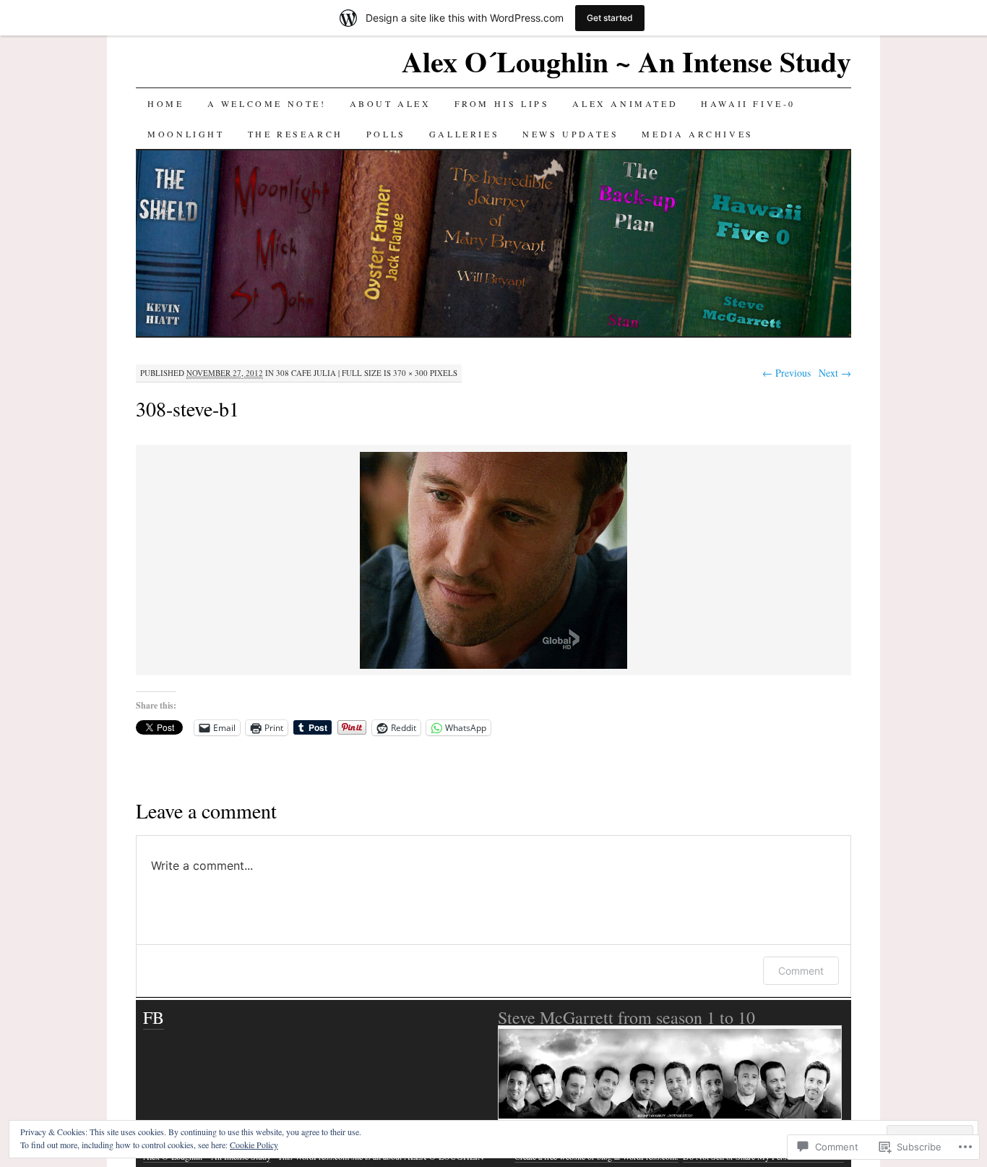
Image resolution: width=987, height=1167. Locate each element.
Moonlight (185, 134)
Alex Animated (625, 103)
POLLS (386, 134)
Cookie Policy (254, 1144)
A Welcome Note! (267, 103)
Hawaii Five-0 (748, 103)
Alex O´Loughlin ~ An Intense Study (626, 61)
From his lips (502, 103)
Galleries (464, 134)
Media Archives (697, 134)
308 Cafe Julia (306, 372)
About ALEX (390, 103)
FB (153, 1017)
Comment (801, 971)
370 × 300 (410, 372)
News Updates (570, 134)
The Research (295, 134)
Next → (835, 373)
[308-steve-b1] (493, 666)
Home (165, 103)
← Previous (786, 373)
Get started (610, 17)
